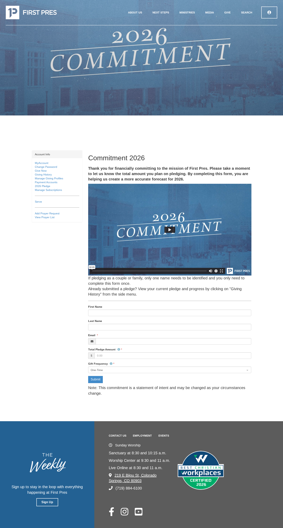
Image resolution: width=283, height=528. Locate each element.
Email (92, 335)
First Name (95, 306)
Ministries (187, 12)
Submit (95, 379)
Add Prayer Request (47, 213)
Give (227, 12)
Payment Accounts (46, 182)
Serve (38, 201)
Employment (142, 435)
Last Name (95, 320)
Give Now (41, 170)
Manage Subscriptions (48, 189)
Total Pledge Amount (102, 349)
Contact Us (117, 435)
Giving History (43, 174)
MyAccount (41, 163)
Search (246, 12)
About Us (135, 12)
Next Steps (160, 12)
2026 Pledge (42, 186)
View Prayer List (44, 217)
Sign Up (47, 502)
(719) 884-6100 (129, 488)
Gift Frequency (98, 363)
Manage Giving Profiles (49, 178)
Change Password (46, 166)
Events (163, 435)
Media (209, 12)
